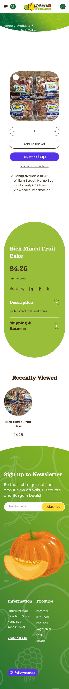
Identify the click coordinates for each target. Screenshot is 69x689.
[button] (6, 6)
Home (8, 26)
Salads (40, 641)
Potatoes (42, 611)
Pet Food (42, 623)
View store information (32, 190)
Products (23, 26)
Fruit (39, 635)
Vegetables (44, 629)
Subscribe (53, 506)
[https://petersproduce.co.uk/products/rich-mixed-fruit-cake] (31, 288)
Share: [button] (14, 288)
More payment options (35, 166)
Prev (7, 39)
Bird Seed (42, 617)
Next (61, 39)
